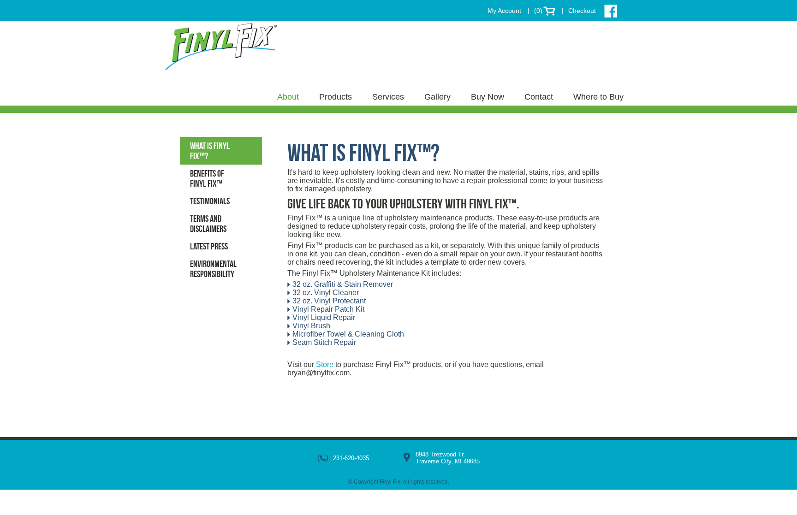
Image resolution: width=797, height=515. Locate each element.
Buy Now (487, 96)
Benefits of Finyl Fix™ (207, 178)
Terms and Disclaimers (208, 223)
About (288, 96)
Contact (538, 96)
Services (388, 96)
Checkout (582, 10)
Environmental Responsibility (213, 269)
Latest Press (209, 246)
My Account (504, 10)
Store (324, 364)
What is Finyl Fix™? (210, 151)
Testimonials (210, 201)
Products (335, 96)
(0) (538, 10)
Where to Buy (598, 96)
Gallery (437, 96)
